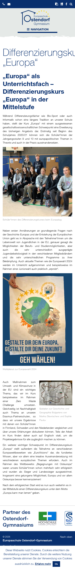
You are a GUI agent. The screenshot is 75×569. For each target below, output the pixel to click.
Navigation (39, 29)
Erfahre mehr (43, 563)
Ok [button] (56, 563)
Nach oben (66, 536)
